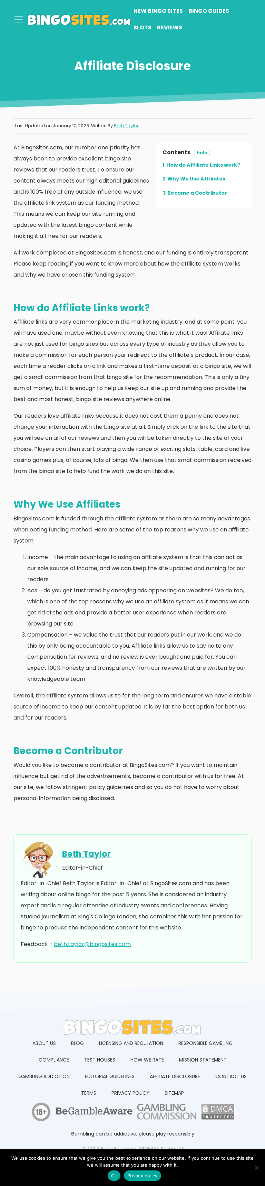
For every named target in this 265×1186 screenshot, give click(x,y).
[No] (256, 1167)
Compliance (54, 1059)
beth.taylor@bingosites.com (92, 944)
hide (202, 153)
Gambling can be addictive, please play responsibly (132, 1133)
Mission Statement (203, 1059)
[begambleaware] (94, 1113)
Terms (88, 1093)
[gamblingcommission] (165, 1113)
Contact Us (231, 1076)
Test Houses (99, 1059)
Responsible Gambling (205, 1043)
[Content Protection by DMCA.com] (217, 1113)
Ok (114, 1175)
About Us (44, 1043)
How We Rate (147, 1059)
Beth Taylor (126, 126)
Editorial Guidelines (110, 1076)
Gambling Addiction (44, 1076)
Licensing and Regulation (131, 1043)
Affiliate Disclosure (175, 1076)
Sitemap (174, 1093)
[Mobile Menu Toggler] (18, 19)
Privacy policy (142, 1175)
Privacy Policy (130, 1093)
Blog (77, 1043)
